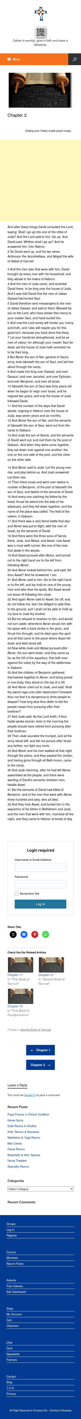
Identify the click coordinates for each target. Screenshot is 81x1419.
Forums (11, 1252)
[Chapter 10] (21, 996)
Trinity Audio (48, 130)
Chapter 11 (15, 975)
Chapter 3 (40, 1065)
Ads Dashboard (16, 1292)
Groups (11, 1224)
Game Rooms (16, 1149)
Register (11, 1235)
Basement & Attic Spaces (24, 1155)
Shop (9, 1308)
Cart (9, 1320)
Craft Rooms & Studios (22, 1126)
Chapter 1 (40, 1050)
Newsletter (13, 1354)
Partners (11, 1360)
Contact (11, 1376)
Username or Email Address (33, 859)
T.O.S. (10, 1388)
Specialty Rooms (18, 1166)
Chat (9, 1342)
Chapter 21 (46, 975)
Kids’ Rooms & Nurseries (23, 1132)
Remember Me (29, 893)
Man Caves (15, 1143)
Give (9, 1348)
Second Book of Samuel (35, 1029)
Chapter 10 (15, 1006)
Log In (10, 1229)
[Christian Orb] (40, 14)
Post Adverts (14, 1286)
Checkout (12, 1326)
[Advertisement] (40, 180)
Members (12, 1258)
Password (21, 876)
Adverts (11, 1280)
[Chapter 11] (21, 965)
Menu (16, 59)
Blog (9, 1382)
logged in (29, 1095)
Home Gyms (15, 1120)
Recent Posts (15, 1263)
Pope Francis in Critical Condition (28, 1114)
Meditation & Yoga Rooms (24, 1137)
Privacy (11, 1394)
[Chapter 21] (51, 965)
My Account (14, 1314)
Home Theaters (17, 1160)
